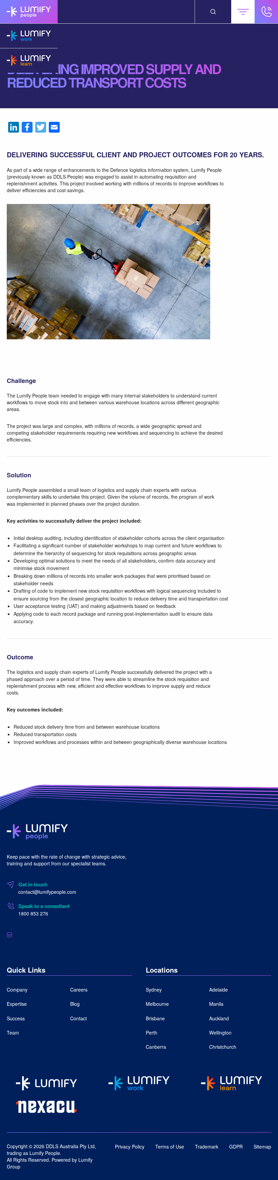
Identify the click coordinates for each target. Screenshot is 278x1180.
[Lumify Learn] (29, 60)
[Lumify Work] (29, 35)
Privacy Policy (129, 1146)
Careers (78, 989)
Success (16, 1018)
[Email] (54, 127)
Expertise (17, 1003)
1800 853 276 (33, 913)
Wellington (220, 1032)
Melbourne (157, 1003)
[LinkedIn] (13, 127)
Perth (151, 1032)
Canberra (156, 1046)
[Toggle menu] (243, 11)
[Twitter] (40, 127)
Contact (78, 1018)
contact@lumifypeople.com (47, 891)
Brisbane (155, 1018)
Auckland (219, 1018)
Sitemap (262, 1146)
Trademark (206, 1146)
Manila (216, 1003)
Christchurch (222, 1046)
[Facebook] (27, 127)
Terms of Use (169, 1146)
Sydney (154, 989)
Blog (75, 1003)
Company (17, 989)
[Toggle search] (213, 11)
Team (13, 1032)
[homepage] (29, 11)
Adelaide (218, 989)
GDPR (236, 1146)
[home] (37, 831)
